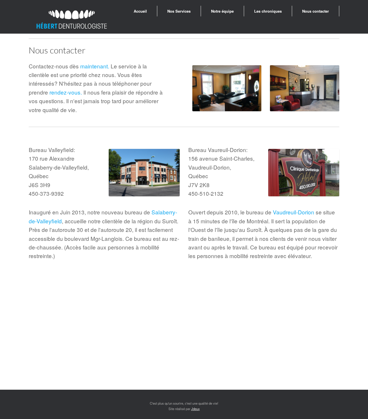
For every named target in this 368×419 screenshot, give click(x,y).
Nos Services (179, 11)
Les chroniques (268, 11)
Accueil (140, 11)
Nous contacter (315, 11)
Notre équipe (222, 11)
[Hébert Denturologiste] (72, 20)
